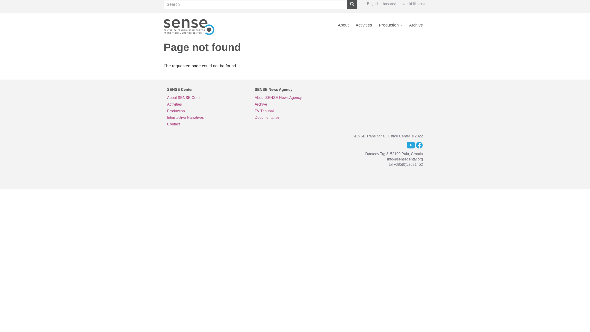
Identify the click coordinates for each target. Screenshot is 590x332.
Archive (416, 25)
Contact (173, 124)
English (373, 4)
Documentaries (267, 117)
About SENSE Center (185, 98)
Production (389, 25)
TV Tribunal (264, 111)
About (343, 25)
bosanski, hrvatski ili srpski (404, 4)
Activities (364, 25)
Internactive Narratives (185, 117)
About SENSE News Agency (278, 98)
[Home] (191, 26)
